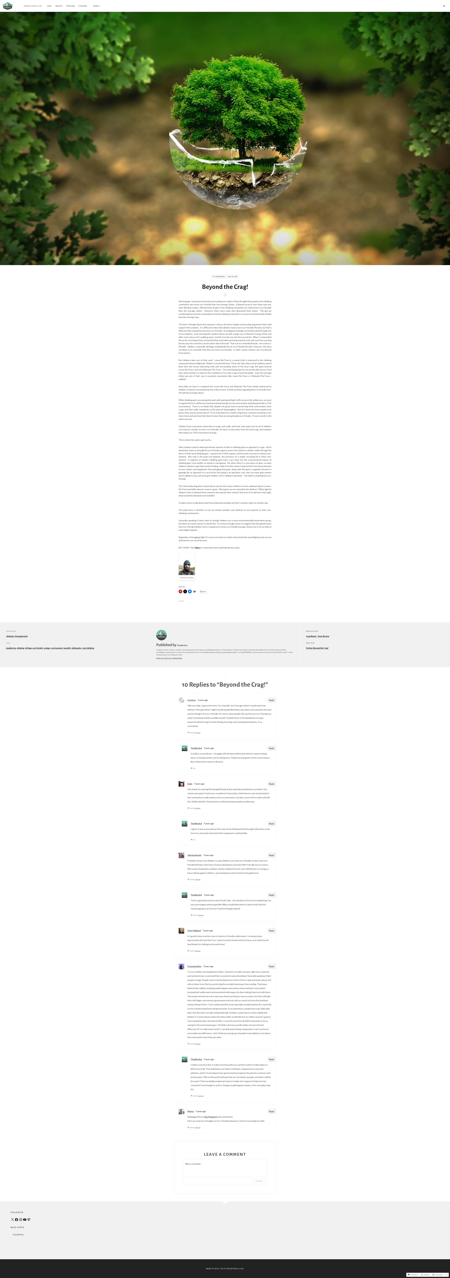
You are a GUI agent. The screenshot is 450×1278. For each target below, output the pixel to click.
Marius (190, 1111)
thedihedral (220, 276)
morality (67, 648)
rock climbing (88, 648)
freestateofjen (194, 966)
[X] (12, 1220)
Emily (189, 783)
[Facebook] (16, 1220)
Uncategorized (21, 636)
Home (49, 6)
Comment (259, 1181)
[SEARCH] (444, 6)
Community (83, 6)
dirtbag (28, 648)
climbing (10, 636)
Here (197, 547)
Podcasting (70, 6)
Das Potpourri (210, 1117)
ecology (47, 648)
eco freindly (37, 648)
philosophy (76, 648)
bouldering (11, 648)
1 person (197, 733)
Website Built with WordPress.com (224, 1269)
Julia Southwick (194, 855)
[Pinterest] (29, 1220)
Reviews (96, 6)
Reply (271, 700)
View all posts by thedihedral (169, 658)
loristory (191, 700)
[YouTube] (25, 1220)
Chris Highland (194, 930)
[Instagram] (20, 1220)
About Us (58, 6)
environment (57, 648)
